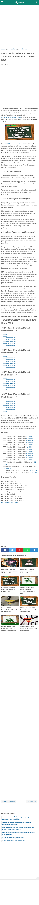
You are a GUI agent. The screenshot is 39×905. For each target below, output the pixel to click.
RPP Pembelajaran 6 (9, 346)
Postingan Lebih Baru (8, 801)
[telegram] (34, 550)
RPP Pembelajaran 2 (9, 337)
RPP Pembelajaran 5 (9, 343)
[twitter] (12, 550)
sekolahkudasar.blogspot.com (11, 117)
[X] (37, 878)
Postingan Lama (31, 801)
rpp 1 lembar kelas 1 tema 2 (10, 503)
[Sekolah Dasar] (19, 2)
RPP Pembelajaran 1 (9, 335)
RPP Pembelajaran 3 (9, 339)
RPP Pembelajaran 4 (9, 341)
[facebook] (5, 550)
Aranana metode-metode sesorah (14, 841)
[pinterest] (19, 550)
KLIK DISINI (29, 436)
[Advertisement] (19, 26)
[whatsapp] (26, 550)
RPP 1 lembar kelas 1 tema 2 (14, 144)
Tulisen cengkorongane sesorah (13, 838)
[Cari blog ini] (36, 2)
